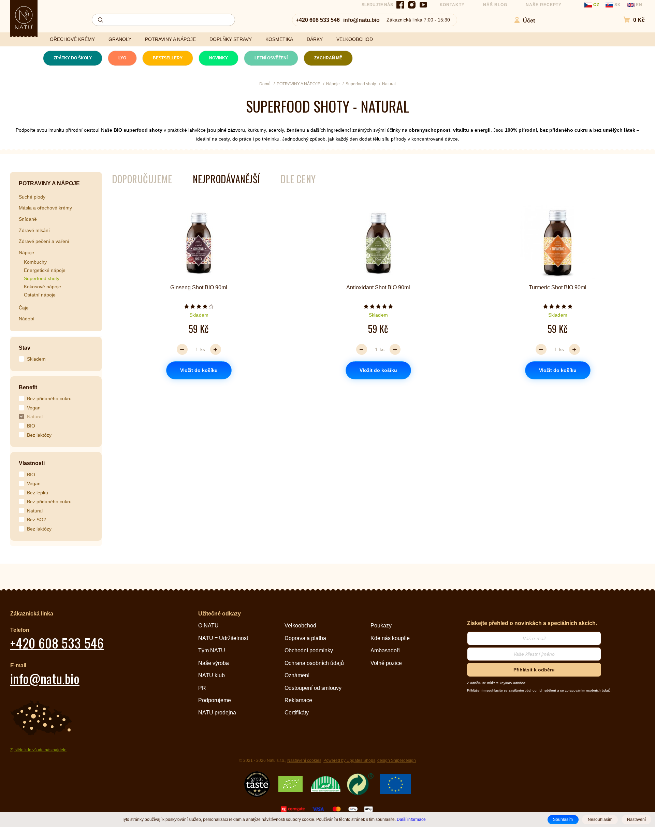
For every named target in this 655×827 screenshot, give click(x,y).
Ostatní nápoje (40, 295)
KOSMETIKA (279, 39)
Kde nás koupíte (390, 638)
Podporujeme (214, 700)
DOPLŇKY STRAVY (230, 39)
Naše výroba (213, 663)
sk (617, 4)
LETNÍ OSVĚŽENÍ (271, 58)
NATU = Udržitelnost (223, 638)
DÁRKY (315, 39)
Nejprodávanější (226, 179)
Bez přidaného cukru (49, 398)
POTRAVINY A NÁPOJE (170, 39)
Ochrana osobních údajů (314, 663)
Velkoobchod (300, 625)
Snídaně (28, 219)
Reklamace (298, 700)
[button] (630, 20)
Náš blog (495, 4)
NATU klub (211, 675)
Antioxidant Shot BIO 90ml (378, 287)
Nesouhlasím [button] (600, 819)
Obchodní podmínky (309, 650)
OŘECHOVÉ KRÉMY (72, 39)
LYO (122, 58)
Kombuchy (35, 262)
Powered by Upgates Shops (349, 760)
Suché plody (32, 197)
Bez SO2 (36, 519)
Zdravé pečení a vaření (44, 241)
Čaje (24, 307)
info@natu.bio (361, 20)
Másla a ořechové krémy (45, 208)
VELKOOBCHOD (354, 39)
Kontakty (452, 4)
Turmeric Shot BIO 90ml (557, 287)
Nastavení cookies (304, 760)
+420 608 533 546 (318, 20)
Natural (35, 416)
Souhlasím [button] (563, 819)
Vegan (34, 407)
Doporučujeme (142, 179)
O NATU (208, 625)
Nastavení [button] (636, 819)
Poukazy (381, 625)
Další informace (411, 819)
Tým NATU (211, 650)
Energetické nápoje (45, 270)
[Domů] (24, 17)
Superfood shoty (41, 278)
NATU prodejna (217, 712)
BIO (31, 426)
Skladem (36, 359)
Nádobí (26, 318)
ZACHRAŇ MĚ (328, 58)
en (638, 4)
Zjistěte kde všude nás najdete (38, 750)
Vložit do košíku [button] (199, 370)
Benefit (28, 387)
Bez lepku (37, 492)
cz (596, 4)
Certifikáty (297, 712)
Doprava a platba (305, 638)
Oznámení (297, 675)
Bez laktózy (39, 435)
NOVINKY (218, 58)
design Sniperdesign (396, 760)
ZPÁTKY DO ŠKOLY (73, 58)
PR (202, 688)
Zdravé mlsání (34, 230)
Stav (24, 348)
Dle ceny (298, 179)
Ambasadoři (385, 650)
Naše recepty (544, 4)
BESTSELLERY (168, 58)
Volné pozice (386, 663)
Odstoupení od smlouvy (313, 688)
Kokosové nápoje (42, 286)
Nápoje (26, 252)
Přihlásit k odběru (534, 669)
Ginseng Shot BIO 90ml (198, 287)
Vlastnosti (32, 463)
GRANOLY (119, 39)
